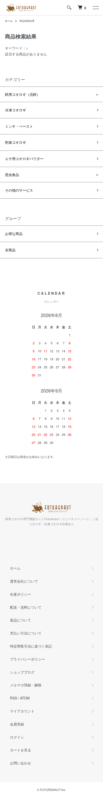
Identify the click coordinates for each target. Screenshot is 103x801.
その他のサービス (19, 190)
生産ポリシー (20, 594)
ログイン (17, 737)
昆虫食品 (12, 174)
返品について (20, 619)
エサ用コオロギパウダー (24, 158)
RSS (13, 697)
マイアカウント (22, 710)
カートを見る (20, 749)
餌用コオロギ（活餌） (22, 94)
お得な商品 (13, 233)
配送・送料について (26, 607)
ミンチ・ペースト (19, 126)
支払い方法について (26, 632)
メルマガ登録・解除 (26, 684)
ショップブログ (22, 672)
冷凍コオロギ (15, 109)
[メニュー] (95, 7)
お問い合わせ (20, 762)
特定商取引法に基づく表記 (31, 646)
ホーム (8, 21)
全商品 (10, 249)
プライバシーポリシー (27, 659)
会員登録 (17, 724)
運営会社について (24, 581)
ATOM (25, 697)
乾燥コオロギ (15, 142)
